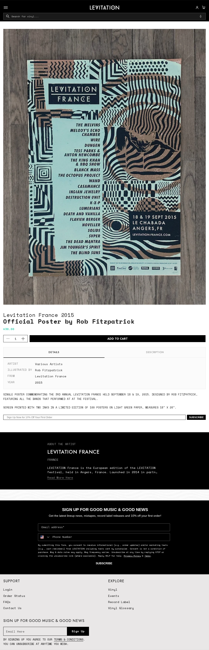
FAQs (7, 602)
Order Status (14, 596)
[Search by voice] (200, 16)
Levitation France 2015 (38, 315)
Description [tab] (155, 352)
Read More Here (60, 477)
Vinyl (112, 589)
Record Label (119, 602)
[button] (203, 7)
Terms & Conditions (68, 639)
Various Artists (49, 364)
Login (7, 589)
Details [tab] (54, 352)
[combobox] (104, 16)
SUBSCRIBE (196, 417)
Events (113, 596)
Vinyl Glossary (121, 608)
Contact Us (12, 608)
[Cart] (203, 7)
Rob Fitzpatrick (49, 370)
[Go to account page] (197, 7)
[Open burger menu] (5, 7)
